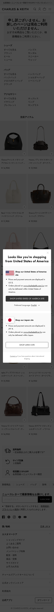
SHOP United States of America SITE (27, 298)
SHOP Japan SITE (27, 344)
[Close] (48, 253)
